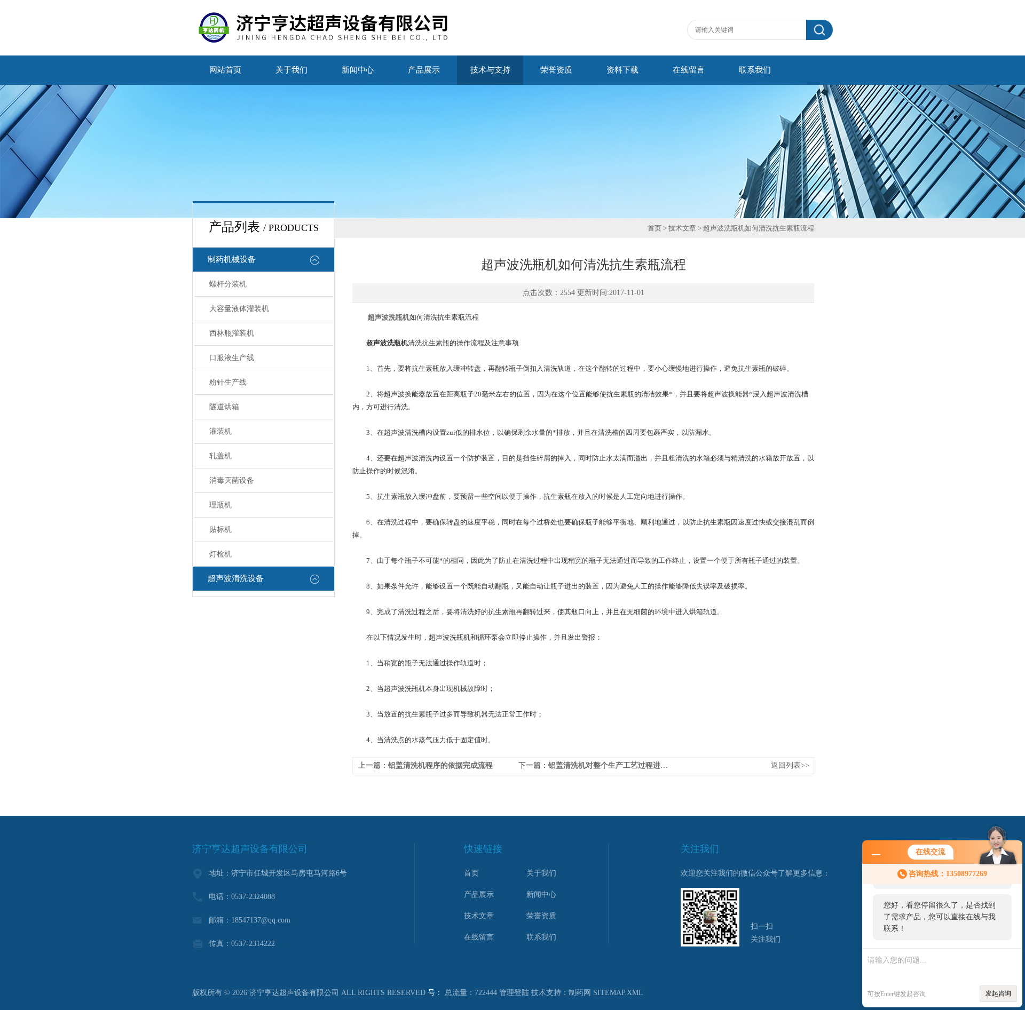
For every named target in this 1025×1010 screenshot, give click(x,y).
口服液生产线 (231, 358)
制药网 (580, 993)
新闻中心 (358, 70)
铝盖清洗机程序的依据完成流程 (440, 765)
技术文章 (682, 228)
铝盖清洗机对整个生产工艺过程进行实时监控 (623, 765)
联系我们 (755, 70)
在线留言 (689, 70)
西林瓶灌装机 (231, 333)
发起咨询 (998, 993)
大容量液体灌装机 (239, 309)
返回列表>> (790, 765)
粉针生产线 (228, 382)
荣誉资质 (556, 70)
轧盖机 (220, 456)
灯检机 (220, 554)
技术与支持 (490, 70)
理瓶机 (220, 505)
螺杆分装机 (228, 284)
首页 (654, 228)
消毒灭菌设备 (231, 480)
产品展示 (424, 70)
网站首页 (225, 70)
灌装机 (220, 431)
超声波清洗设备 (236, 578)
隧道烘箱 (224, 407)
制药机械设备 (232, 259)
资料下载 (622, 70)
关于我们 (291, 70)
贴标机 (220, 530)
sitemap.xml (618, 993)
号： (435, 993)
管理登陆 (514, 993)
